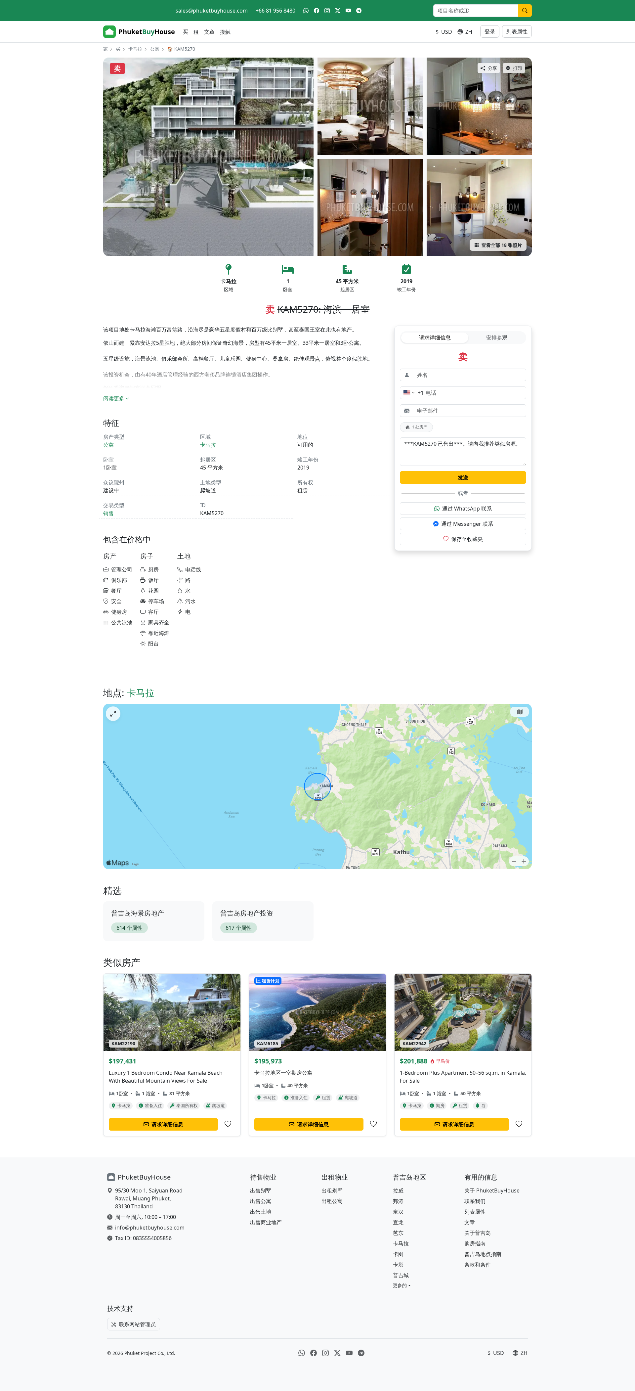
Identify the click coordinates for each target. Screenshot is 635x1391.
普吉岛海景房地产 (137, 913)
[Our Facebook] (316, 11)
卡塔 (398, 1264)
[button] (402, 1285)
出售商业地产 (266, 1222)
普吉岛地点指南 (482, 1254)
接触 (225, 31)
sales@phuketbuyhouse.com (212, 10)
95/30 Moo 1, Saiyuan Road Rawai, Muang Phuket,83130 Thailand (149, 1198)
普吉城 (401, 1275)
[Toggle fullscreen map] (113, 713)
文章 (209, 31)
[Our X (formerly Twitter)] (337, 11)
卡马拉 (135, 49)
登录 (490, 31)
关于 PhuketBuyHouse (492, 1190)
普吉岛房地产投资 (246, 913)
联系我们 (475, 1201)
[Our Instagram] (327, 11)
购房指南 (475, 1243)
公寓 (154, 49)
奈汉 (398, 1211)
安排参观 (496, 337)
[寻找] (525, 10)
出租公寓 (332, 1201)
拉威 (398, 1190)
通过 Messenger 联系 (467, 523)
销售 (108, 513)
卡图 (398, 1254)
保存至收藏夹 (467, 539)
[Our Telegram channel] (358, 11)
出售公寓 (260, 1201)
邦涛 (398, 1201)
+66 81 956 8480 (275, 10)
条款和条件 (477, 1264)
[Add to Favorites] (228, 1124)
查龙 (398, 1222)
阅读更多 (113, 398)
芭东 (398, 1232)
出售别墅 (260, 1190)
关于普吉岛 (477, 1232)
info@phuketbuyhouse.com (150, 1227)
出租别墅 (332, 1190)
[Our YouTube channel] (348, 11)
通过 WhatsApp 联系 (467, 508)
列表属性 (517, 31)
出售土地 (260, 1211)
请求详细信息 (435, 337)
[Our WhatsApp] (306, 11)
